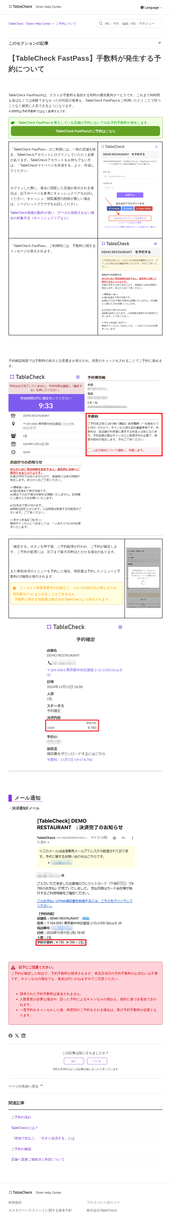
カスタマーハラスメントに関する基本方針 (40, 1210)
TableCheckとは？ (24, 1128)
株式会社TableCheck (102, 1210)
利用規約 (15, 1202)
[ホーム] (35, 8)
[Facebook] (10, 1036)
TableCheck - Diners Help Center (29, 23)
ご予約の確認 (21, 1149)
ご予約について (66, 23)
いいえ (97, 1061)
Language (152, 7)
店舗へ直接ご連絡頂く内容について (38, 1159)
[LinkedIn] (23, 1036)
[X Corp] (17, 1036)
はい (74, 1061)
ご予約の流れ (21, 1117)
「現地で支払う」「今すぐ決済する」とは (43, 1138)
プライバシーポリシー (103, 1202)
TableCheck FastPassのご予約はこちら (86, 131)
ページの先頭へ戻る (23, 1086)
